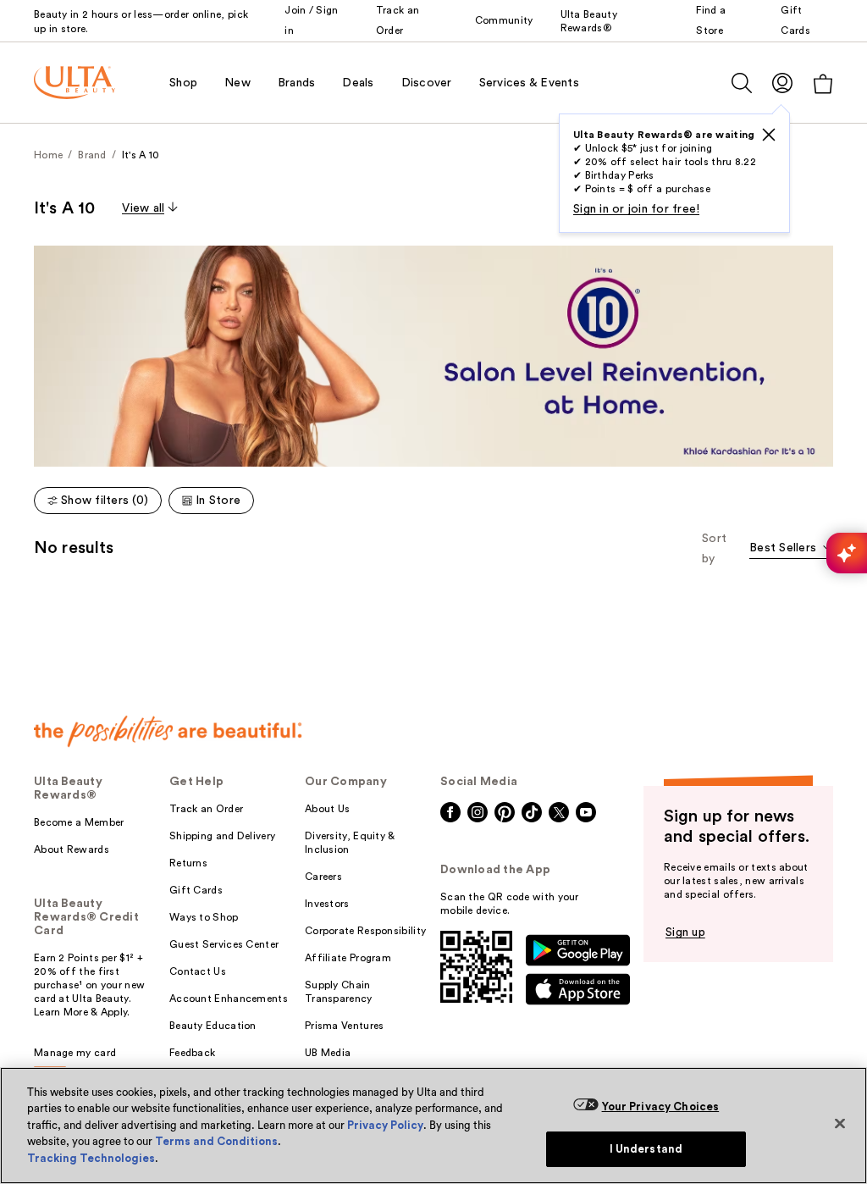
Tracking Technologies (91, 1158)
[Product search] (742, 83)
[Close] (840, 1123)
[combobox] (791, 549)
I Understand (646, 1148)
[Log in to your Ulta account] (782, 82)
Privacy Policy (385, 1125)
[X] (769, 134)
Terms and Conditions (216, 1141)
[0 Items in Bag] (823, 83)
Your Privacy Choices (661, 1106)
